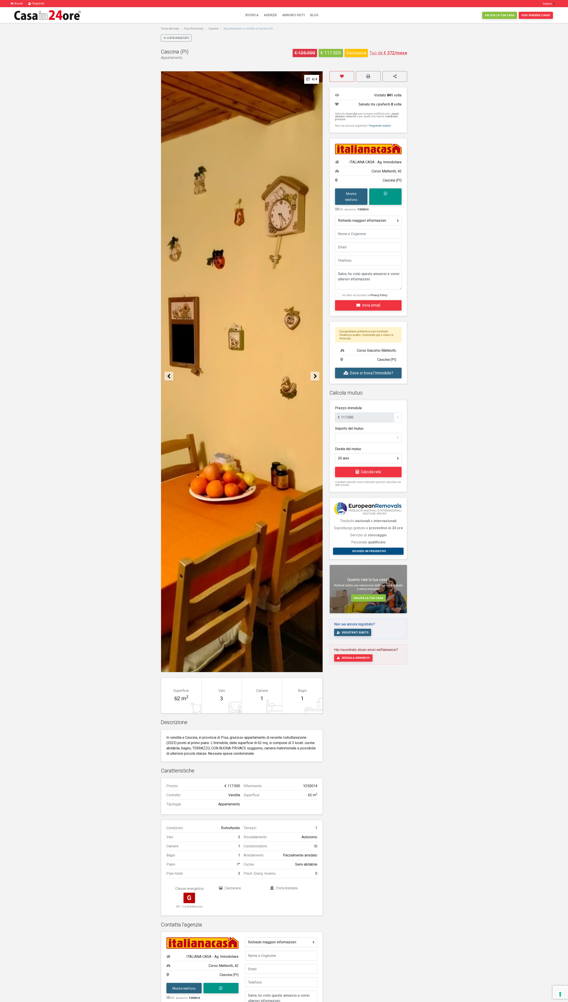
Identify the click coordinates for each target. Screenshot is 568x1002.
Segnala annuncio (356, 657)
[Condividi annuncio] (395, 76)
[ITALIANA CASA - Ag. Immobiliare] (202, 943)
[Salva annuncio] (341, 76)
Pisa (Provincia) (193, 28)
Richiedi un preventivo (369, 551)
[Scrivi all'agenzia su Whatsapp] (221, 988)
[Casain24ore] (47, 15)
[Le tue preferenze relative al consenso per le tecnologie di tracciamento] (560, 994)
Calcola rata (371, 472)
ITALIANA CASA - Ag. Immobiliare (212, 956)
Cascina (213, 28)
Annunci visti (293, 15)
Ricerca (251, 15)
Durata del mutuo (348, 449)
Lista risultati (178, 38)
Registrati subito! (380, 125)
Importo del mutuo (349, 428)
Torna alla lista (170, 28)
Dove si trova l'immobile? (371, 373)
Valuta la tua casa (499, 15)
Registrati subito (355, 632)
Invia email (371, 305)
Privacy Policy (378, 295)
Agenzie (270, 15)
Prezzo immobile (348, 408)
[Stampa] (368, 76)
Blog (314, 15)
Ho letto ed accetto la (364, 295)
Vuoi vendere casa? (535, 15)
